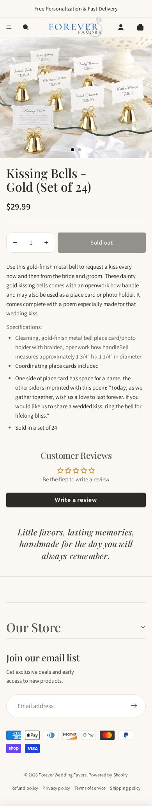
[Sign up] (134, 706)
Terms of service (90, 788)
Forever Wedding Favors (63, 775)
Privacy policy (56, 788)
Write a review (76, 500)
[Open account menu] (120, 27)
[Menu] (9, 27)
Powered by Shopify (108, 775)
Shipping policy (125, 788)
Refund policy (25, 788)
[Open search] (25, 27)
